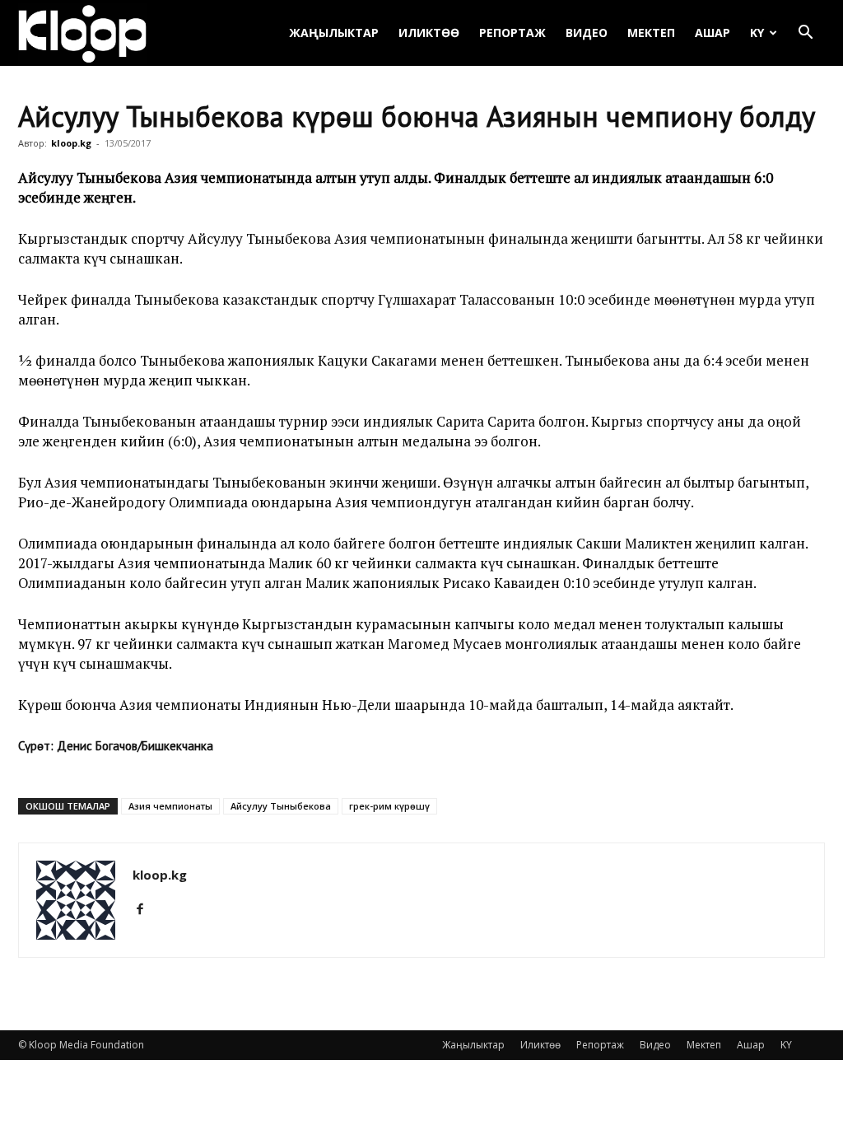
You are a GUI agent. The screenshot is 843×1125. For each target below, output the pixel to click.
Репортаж (512, 32)
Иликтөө (428, 32)
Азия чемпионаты (170, 806)
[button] (805, 34)
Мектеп (651, 32)
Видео (587, 32)
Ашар (712, 32)
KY (757, 32)
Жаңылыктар (334, 32)
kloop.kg (71, 143)
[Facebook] (146, 909)
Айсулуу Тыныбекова (281, 806)
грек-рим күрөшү (389, 806)
